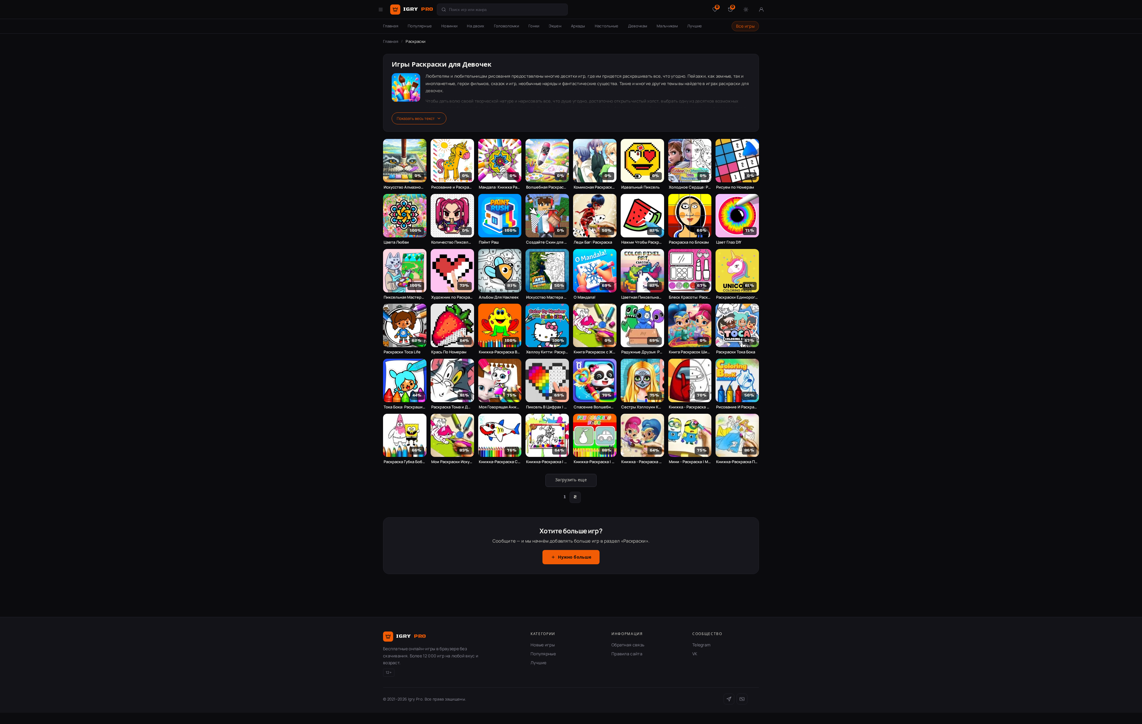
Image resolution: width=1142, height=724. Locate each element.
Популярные (420, 26)
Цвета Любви (396, 242)
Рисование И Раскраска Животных (737, 407)
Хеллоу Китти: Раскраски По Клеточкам (547, 352)
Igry (418, 9)
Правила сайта (626, 653)
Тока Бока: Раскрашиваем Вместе (405, 407)
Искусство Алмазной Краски (405, 187)
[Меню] (381, 9)
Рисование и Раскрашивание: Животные (452, 187)
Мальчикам (667, 26)
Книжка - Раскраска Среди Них (690, 407)
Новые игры (543, 645)
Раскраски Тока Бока (735, 352)
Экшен (555, 26)
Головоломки (506, 26)
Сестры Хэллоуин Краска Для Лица (642, 407)
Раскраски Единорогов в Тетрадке (737, 297)
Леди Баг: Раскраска (593, 242)
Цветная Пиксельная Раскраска (642, 297)
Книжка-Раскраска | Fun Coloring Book (595, 461)
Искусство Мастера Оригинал (547, 297)
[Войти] (761, 9)
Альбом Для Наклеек (499, 297)
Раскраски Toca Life (402, 352)
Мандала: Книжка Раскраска (500, 187)
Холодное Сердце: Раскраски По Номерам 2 (690, 187)
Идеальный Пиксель (640, 187)
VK (694, 653)
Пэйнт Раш (489, 242)
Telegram (701, 645)
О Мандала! (584, 297)
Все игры (745, 26)
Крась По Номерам (448, 352)
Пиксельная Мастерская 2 (405, 297)
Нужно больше (575, 557)
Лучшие (694, 26)
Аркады (578, 26)
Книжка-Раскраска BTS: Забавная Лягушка (500, 352)
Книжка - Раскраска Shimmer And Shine (642, 461)
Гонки (533, 26)
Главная (390, 26)
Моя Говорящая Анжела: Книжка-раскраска (500, 407)
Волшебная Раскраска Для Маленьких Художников (547, 187)
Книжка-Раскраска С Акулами (500, 461)
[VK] (742, 699)
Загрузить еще (571, 480)
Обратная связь (627, 645)
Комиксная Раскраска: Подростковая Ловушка (595, 187)
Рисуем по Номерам (735, 187)
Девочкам (637, 26)
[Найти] (443, 9)
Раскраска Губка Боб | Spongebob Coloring (405, 461)
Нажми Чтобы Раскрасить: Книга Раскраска (642, 242)
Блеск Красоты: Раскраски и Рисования (690, 297)
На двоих (475, 26)
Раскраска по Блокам (689, 242)
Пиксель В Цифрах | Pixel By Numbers (547, 407)
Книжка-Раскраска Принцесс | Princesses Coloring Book (737, 461)
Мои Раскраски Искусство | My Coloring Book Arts (452, 461)
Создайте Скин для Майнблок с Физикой (547, 242)
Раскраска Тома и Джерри (452, 407)
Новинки (449, 26)
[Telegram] (729, 699)
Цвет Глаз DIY (728, 242)
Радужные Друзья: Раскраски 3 (642, 352)
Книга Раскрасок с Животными (595, 352)
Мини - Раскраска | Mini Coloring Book (690, 461)
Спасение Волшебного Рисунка (595, 407)
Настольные (607, 26)
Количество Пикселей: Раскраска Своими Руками (452, 242)
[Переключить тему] (746, 9)
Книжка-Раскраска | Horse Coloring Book (547, 461)
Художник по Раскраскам (452, 297)
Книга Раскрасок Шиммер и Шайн (690, 352)
